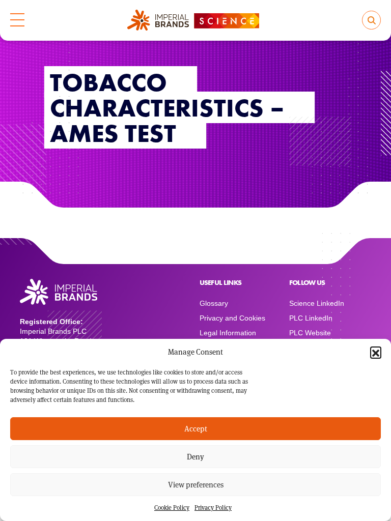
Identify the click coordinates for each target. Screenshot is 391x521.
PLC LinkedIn (310, 318)
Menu (17, 20)
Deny (195, 456)
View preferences (196, 484)
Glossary (214, 303)
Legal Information (228, 333)
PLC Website (310, 333)
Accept (195, 428)
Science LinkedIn (316, 303)
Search (371, 20)
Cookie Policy (171, 507)
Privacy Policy (213, 507)
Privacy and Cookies (232, 318)
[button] (376, 352)
